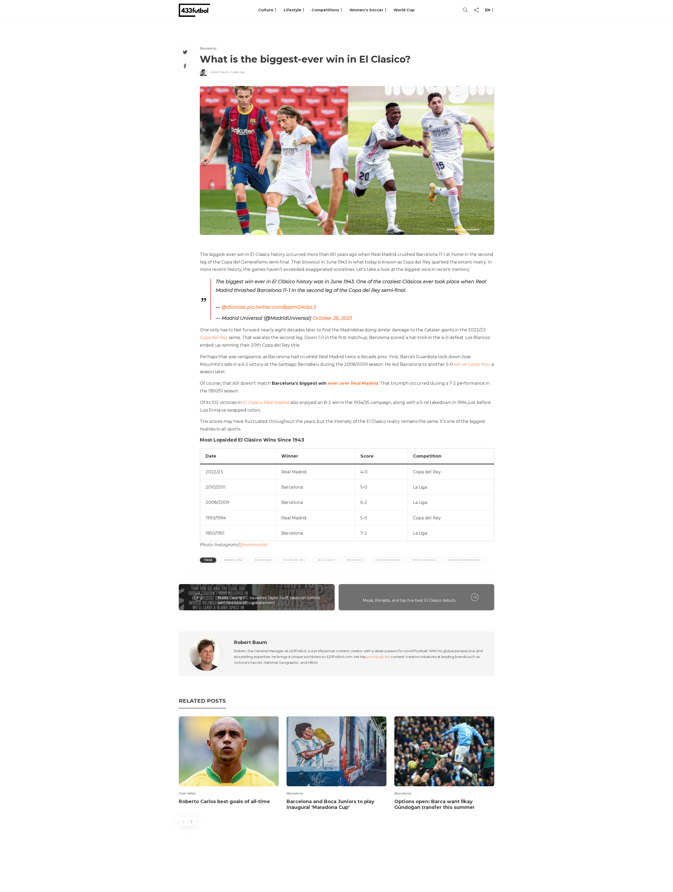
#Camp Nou (263, 560)
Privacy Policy (477, 867)
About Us (372, 867)
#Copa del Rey (294, 560)
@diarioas (234, 307)
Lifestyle (292, 10)
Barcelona (208, 48)
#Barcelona (233, 560)
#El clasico (326, 560)
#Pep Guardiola (424, 560)
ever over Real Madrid (353, 383)
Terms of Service (435, 867)
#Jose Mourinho (387, 560)
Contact (399, 867)
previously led (378, 657)
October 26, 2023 (332, 318)
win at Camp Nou (472, 364)
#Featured (355, 560)
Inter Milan (187, 793)
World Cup (404, 10)
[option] (229, 761)
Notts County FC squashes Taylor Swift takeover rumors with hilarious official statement (269, 600)
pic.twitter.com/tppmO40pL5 (281, 307)
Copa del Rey (214, 337)
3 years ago (237, 72)
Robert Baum (219, 72)
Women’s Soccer (366, 10)
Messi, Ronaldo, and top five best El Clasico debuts (409, 600)
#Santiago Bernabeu (464, 560)
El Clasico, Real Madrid (266, 402)
